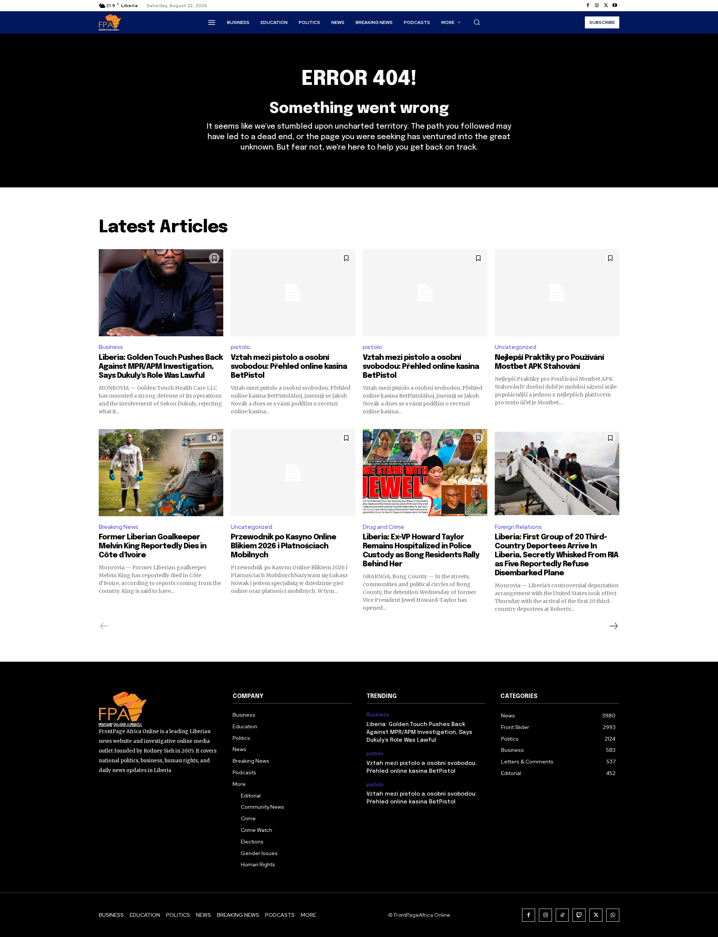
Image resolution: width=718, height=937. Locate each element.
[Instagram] (596, 5)
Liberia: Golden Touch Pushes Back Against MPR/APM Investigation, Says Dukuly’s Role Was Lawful (161, 367)
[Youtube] (614, 5)
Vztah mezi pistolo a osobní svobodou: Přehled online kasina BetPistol (289, 367)
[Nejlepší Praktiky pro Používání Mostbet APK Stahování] (557, 292)
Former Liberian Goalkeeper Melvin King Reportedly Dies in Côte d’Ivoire (152, 546)
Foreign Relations (518, 527)
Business (111, 347)
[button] (476, 22)
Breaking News (118, 527)
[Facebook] (587, 5)
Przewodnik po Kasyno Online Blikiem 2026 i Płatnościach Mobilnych (283, 546)
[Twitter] (605, 5)
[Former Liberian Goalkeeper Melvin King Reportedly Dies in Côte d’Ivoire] (161, 472)
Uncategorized (515, 347)
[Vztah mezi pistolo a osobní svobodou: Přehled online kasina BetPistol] (293, 292)
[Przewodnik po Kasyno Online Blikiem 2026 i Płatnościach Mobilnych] (293, 472)
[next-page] (613, 626)
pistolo (240, 347)
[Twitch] (579, 915)
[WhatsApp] (612, 915)
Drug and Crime (383, 527)
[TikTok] (562, 915)
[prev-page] (104, 626)
